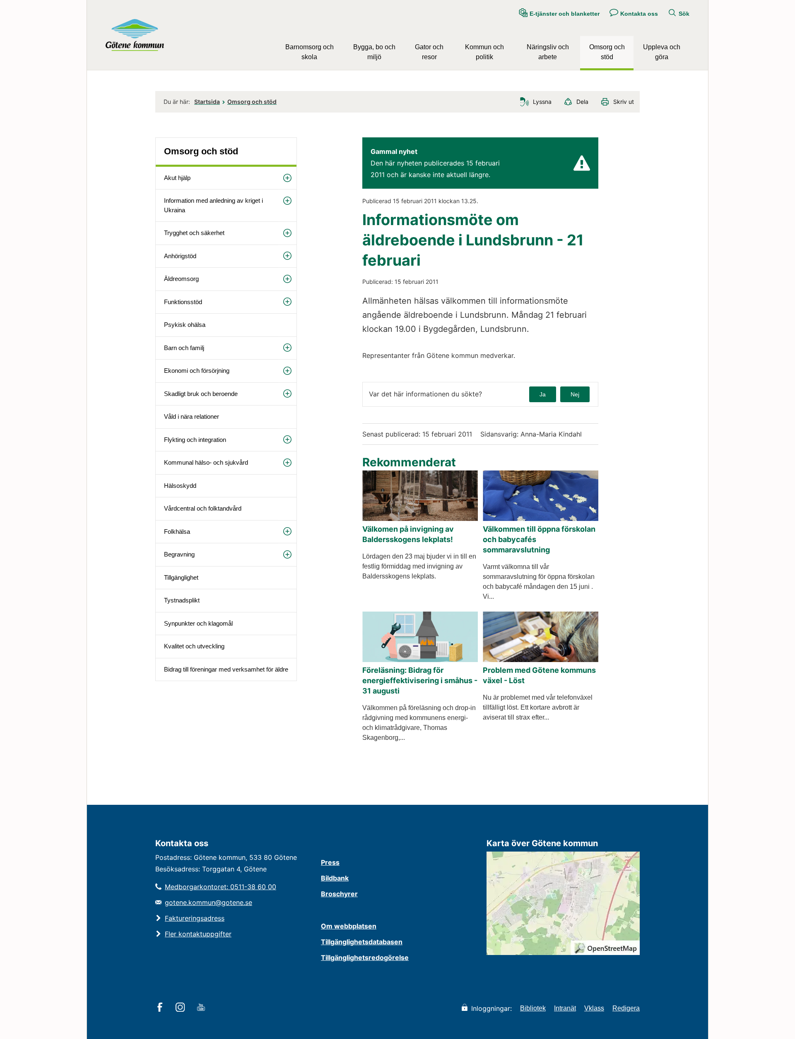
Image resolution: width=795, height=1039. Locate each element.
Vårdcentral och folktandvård (202, 508)
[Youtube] (202, 1008)
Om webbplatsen (348, 926)
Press (330, 862)
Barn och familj (184, 347)
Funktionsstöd (183, 301)
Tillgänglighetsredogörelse (365, 957)
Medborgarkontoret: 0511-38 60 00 (220, 887)
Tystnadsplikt (182, 600)
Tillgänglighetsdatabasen (361, 942)
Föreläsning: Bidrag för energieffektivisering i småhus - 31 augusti (419, 680)
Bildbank (335, 878)
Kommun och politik (484, 51)
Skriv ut (623, 101)
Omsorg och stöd (607, 51)
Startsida (207, 101)
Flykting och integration (195, 439)
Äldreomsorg (181, 278)
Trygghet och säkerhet (194, 232)
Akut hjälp (177, 177)
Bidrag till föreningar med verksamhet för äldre (226, 669)
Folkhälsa (177, 531)
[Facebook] (161, 1008)
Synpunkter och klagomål (198, 623)
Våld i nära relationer (191, 416)
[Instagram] (182, 1008)
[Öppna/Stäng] (287, 178)
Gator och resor (429, 51)
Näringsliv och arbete (548, 51)
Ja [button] (543, 394)
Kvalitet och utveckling (194, 646)
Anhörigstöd (180, 255)
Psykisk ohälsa (184, 324)
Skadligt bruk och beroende (201, 393)
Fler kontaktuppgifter (198, 934)
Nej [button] (575, 394)
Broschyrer (339, 894)
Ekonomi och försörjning (196, 370)
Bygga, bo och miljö (374, 51)
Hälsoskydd (180, 485)
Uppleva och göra (661, 51)
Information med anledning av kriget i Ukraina (213, 205)
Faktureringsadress (194, 918)
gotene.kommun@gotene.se (208, 902)
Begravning (179, 554)
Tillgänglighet (181, 577)
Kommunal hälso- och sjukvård (206, 462)
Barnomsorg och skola (309, 51)
